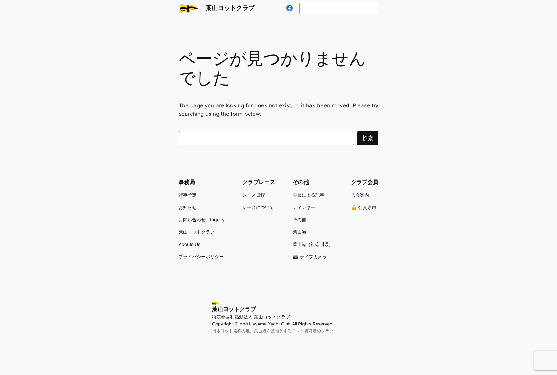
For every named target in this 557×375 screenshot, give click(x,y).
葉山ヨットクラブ (230, 8)
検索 (367, 138)
